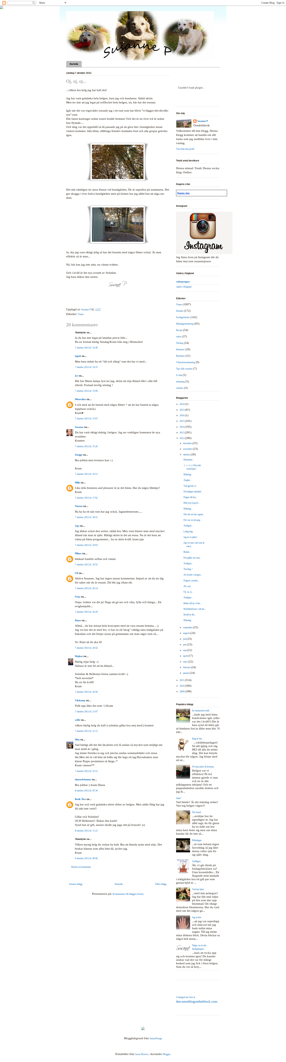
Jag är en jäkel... (190, 537)
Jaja (77, 525)
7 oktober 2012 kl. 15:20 (86, 446)
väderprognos (183, 281)
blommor (180, 349)
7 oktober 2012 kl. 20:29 (86, 612)
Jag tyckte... (197, 917)
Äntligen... (188, 525)
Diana (78, 620)
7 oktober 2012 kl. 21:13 (86, 731)
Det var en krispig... (192, 520)
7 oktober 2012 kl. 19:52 (86, 564)
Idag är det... (198, 738)
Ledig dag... (188, 531)
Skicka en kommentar (81, 867)
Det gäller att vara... (192, 557)
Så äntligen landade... (193, 491)
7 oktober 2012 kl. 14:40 (86, 347)
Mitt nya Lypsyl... (191, 503)
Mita (77, 739)
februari (187, 667)
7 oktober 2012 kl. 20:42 (86, 648)
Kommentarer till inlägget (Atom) (128, 894)
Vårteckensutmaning (185, 362)
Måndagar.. (197, 840)
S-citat (179, 375)
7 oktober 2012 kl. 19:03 (86, 545)
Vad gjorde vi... (190, 486)
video (178, 336)
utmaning (180, 381)
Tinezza (78, 506)
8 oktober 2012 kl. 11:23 (86, 830)
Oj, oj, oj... (188, 591)
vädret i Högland (183, 286)
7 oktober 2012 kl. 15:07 (86, 418)
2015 (182, 421)
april (185, 656)
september (188, 627)
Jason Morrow (142, 1054)
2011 (182, 680)
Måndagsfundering (185, 323)
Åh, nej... (187, 586)
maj (185, 650)
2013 (182, 432)
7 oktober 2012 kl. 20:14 (86, 588)
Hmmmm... (188, 459)
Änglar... (187, 480)
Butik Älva (80, 799)
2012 (182, 438)
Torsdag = (188, 569)
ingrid (78, 356)
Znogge (78, 454)
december (187, 443)
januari (186, 673)
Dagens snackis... (191, 580)
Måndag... (188, 474)
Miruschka (80, 399)
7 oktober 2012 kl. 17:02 (86, 497)
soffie (77, 720)
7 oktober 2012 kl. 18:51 (86, 517)
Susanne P (202, 121)
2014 (182, 427)
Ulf (76, 573)
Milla (77, 482)
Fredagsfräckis (183, 317)
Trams (81, 314)
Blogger (166, 1054)
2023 (182, 409)
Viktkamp (80, 700)
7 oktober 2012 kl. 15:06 (86, 391)
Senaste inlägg (75, 884)
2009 (182, 691)
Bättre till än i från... (192, 603)
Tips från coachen (184, 368)
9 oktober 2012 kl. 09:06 (86, 858)
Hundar (179, 311)
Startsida (74, 64)
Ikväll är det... (189, 614)
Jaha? (178, 798)
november (188, 449)
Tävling (179, 343)
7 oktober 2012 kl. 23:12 (86, 771)
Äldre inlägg (160, 884)
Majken (79, 656)
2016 (182, 415)
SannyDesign (156, 1038)
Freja (77, 596)
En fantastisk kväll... (201, 710)
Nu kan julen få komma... (203, 766)
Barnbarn (180, 356)
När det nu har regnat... (194, 514)
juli (185, 639)
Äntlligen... (197, 861)
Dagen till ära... (190, 497)
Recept (179, 330)
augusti (186, 633)
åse (76, 375)
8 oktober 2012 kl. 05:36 (86, 790)
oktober (187, 454)
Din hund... (197, 812)
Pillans (78, 553)
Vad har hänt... (198, 889)
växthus (179, 388)
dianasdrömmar (83, 779)
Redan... (187, 552)
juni (185, 644)
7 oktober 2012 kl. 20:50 (86, 692)
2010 (182, 686)
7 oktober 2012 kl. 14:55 (86, 367)
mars (185, 661)
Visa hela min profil (185, 149)
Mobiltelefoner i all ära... (194, 609)
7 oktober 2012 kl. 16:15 (86, 474)
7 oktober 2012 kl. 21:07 (86, 711)
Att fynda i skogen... (192, 574)
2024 (182, 404)
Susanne (79, 427)
